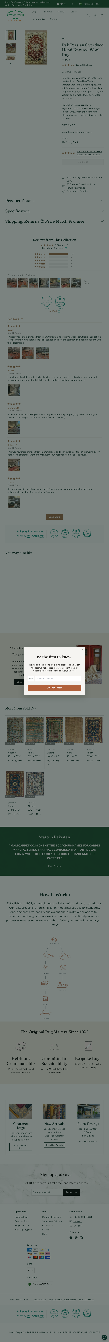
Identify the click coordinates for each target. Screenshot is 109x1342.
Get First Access (54, 688)
